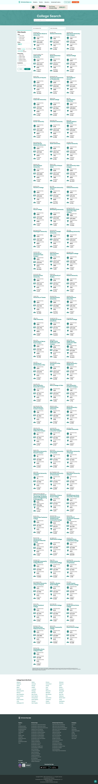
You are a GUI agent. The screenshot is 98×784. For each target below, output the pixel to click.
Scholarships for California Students (38, 732)
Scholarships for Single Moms (37, 746)
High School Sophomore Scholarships (59, 727)
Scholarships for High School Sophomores (39, 727)
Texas (60, 699)
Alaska (33, 682)
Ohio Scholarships (55, 741)
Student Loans (21, 735)
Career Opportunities (76, 730)
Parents (41, 2)
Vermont (34, 701)
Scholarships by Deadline (57, 744)
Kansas (60, 687)
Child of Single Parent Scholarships (59, 750)
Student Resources (22, 738)
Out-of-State (29, 48)
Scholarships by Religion (57, 747)
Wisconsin (48, 703)
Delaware (61, 684)
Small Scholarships (56, 749)
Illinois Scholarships (56, 736)
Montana (34, 692)
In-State (23, 48)
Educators (47, 2)
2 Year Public (21, 38)
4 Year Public (21, 35)
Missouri (18, 692)
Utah (18, 701)
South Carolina (20, 699)
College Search (21, 730)
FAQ (72, 726)
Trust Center (74, 738)
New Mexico (48, 694)
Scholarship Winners (22, 729)
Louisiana (34, 689)
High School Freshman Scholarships (59, 729)
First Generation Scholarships (37, 747)
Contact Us (74, 727)
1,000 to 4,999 (22, 56)
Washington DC (20, 703)
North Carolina (20, 696)
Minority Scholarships (35, 739)
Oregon (18, 697)
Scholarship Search (22, 726)
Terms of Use (74, 736)
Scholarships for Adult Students (37, 730)
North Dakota (35, 696)
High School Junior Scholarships (58, 726)
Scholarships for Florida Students (37, 735)
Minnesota (48, 690)
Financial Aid (20, 732)
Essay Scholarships (35, 752)
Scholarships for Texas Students (37, 733)
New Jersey (34, 694)
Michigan (34, 690)
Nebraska (48, 692)
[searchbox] (24, 46)
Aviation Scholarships (35, 761)
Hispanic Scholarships (35, 741)
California (19, 684)
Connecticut (49, 684)
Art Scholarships (34, 758)
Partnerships (74, 729)
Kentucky (19, 689)
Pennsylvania (35, 697)
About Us (73, 724)
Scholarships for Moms (35, 744)
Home (19, 724)
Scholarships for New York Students (38, 738)
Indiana (33, 687)
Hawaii (47, 685)
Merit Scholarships (34, 749)
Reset (21, 69)
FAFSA (19, 733)
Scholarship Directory (22, 727)
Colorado (34, 684)
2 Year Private (22, 40)
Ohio (47, 696)
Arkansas (61, 682)
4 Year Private (22, 37)
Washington (62, 701)
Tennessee (48, 699)
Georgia (33, 685)
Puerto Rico (48, 697)
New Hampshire (20, 694)
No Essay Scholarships (35, 753)
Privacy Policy (74, 735)
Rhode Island (62, 697)
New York (61, 694)
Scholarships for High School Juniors (38, 726)
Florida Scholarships (56, 733)
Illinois (18, 687)
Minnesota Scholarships (57, 743)
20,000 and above (22, 60)
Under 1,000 (21, 54)
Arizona (47, 682)
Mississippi (61, 690)
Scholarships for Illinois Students (37, 736)
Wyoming (61, 703)
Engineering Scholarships (36, 759)
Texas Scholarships (56, 730)
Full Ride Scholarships (35, 750)
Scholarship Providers (55, 2)
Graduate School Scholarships (37, 729)
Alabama (19, 682)
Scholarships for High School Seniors (38, 724)
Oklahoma (61, 696)
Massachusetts (20, 690)
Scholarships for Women (36, 743)
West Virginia (35, 703)
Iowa (47, 687)
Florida (18, 685)
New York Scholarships (56, 735)
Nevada (61, 692)
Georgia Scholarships (56, 738)
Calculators (20, 736)
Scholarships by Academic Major (58, 746)
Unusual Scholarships (35, 755)
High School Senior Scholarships (58, 724)
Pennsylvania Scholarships (57, 739)
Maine (47, 689)
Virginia (47, 701)
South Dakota (35, 699)
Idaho (60, 685)
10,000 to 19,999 (22, 59)
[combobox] (23, 45)
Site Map (73, 733)
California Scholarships (56, 732)
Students (35, 2)
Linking (73, 732)
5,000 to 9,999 (22, 57)
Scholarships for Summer (36, 756)
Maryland (61, 689)
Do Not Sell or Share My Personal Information (49, 782)
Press (19, 743)
